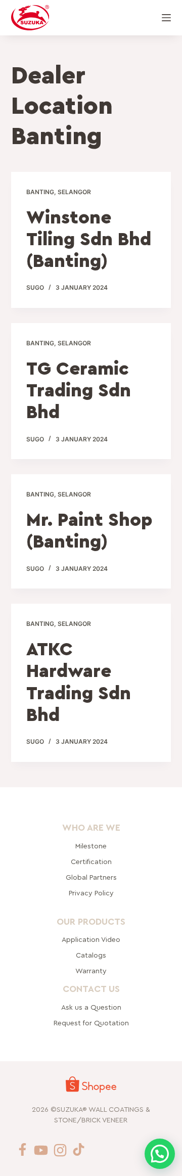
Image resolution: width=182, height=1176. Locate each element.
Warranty (91, 971)
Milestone (91, 846)
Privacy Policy (90, 893)
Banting (40, 192)
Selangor (74, 192)
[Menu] (166, 17)
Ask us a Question (91, 1007)
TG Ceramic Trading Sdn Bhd (78, 391)
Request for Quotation (90, 1023)
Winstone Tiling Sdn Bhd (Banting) (88, 239)
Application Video (91, 939)
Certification (90, 862)
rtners (90, 877)
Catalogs (91, 955)
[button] (160, 1154)
